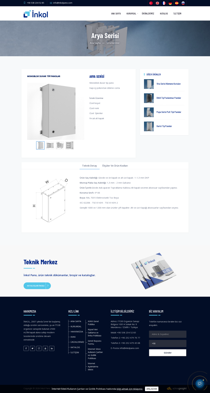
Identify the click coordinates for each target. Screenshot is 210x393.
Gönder (168, 352)
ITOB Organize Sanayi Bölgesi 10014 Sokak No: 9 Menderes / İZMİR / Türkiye (125, 324)
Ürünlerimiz (113, 43)
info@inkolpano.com (62, 2)
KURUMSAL (131, 13)
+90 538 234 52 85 (35, 2)
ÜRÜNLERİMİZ (148, 13)
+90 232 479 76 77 (130, 337)
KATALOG (164, 13)
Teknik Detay (89, 165)
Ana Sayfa (95, 43)
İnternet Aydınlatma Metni (93, 366)
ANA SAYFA (116, 13)
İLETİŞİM (177, 13)
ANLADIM (151, 388)
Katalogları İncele (35, 286)
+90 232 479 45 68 (130, 342)
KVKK (73, 336)
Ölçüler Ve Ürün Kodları (115, 165)
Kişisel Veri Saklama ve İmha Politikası (94, 332)
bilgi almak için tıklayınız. (130, 388)
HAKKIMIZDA (77, 331)
